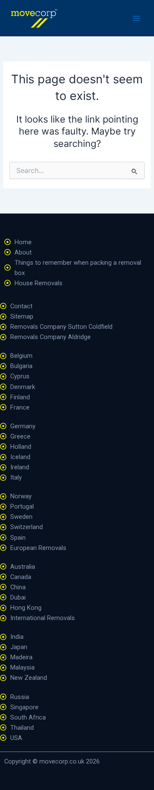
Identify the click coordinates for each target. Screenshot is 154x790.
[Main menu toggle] (136, 18)
